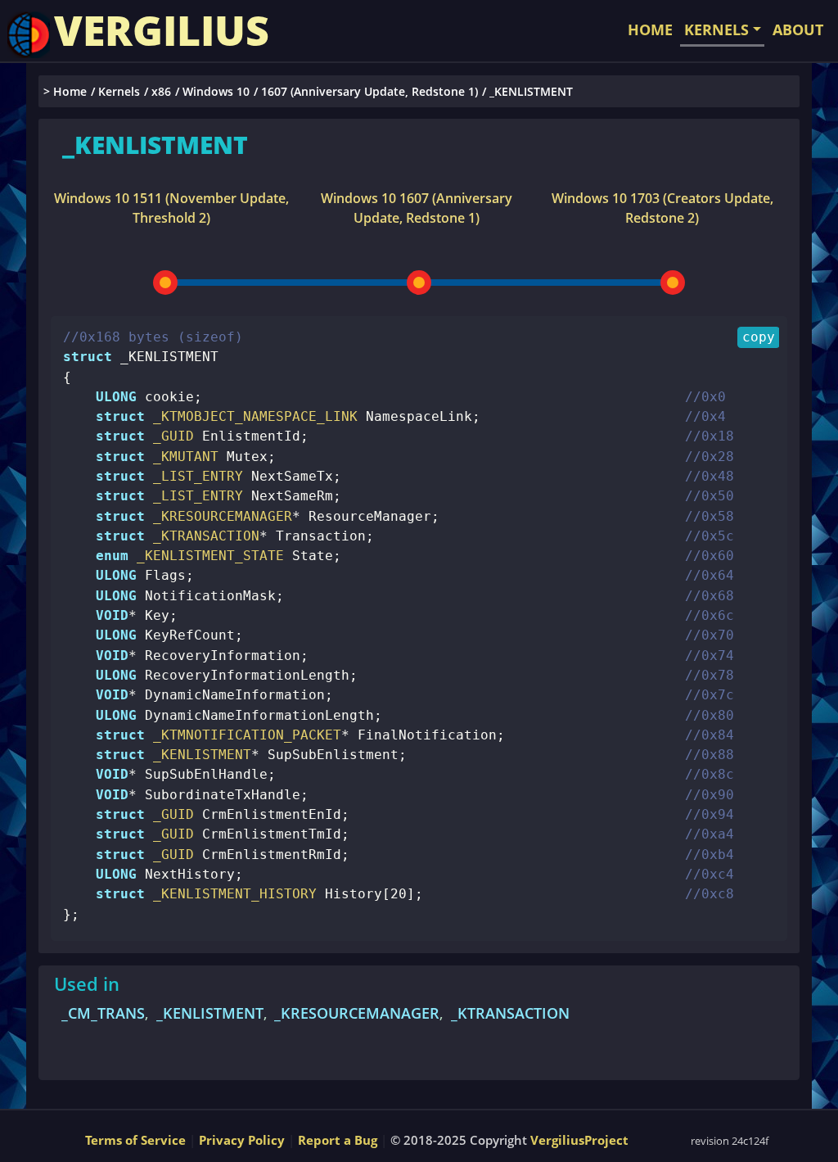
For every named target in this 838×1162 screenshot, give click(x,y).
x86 (161, 91)
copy (758, 337)
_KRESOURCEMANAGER (356, 1013)
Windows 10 (216, 91)
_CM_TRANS (103, 1013)
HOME (650, 29)
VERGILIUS (161, 30)
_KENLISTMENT (210, 1013)
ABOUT (798, 29)
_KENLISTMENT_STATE (206, 555)
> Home (65, 91)
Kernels (119, 91)
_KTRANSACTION (510, 1013)
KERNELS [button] (716, 29)
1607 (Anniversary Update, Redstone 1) (369, 91)
